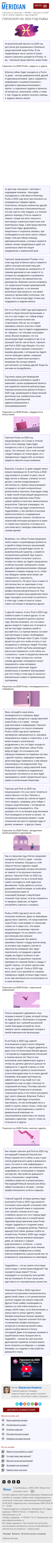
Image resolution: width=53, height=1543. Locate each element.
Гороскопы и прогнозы (12, 13)
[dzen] (18, 1483)
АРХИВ (27, 13)
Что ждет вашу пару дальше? (18, 1456)
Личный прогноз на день (16, 1425)
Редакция (7, 1534)
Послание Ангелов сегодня (17, 1434)
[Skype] (40, 1404)
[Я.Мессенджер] (17, 1404)
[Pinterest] (36, 1404)
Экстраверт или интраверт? (17, 1465)
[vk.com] (4, 1483)
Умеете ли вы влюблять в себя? (19, 1452)
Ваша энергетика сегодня (16, 1420)
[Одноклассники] (24, 1404)
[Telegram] (28, 1404)
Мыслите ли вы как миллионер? (19, 1461)
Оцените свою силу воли (16, 1470)
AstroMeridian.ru (21, 1488)
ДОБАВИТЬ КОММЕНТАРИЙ (21, 1410)
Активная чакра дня (14, 1430)
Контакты (16, 1534)
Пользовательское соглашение (33, 1534)
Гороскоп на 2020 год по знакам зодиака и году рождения (25, 14)
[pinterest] (9, 1483)
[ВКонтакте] (21, 1404)
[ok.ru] (14, 1483)
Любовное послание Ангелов (18, 1439)
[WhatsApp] (32, 1404)
